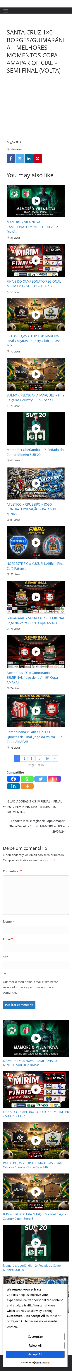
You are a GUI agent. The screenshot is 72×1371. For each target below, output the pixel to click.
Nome (8, 922)
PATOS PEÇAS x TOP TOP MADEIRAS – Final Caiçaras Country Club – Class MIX (35, 341)
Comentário (12, 871)
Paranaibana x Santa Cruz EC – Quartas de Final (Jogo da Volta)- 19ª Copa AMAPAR (34, 737)
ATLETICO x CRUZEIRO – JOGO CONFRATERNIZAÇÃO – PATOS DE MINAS (32, 509)
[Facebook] (11, 158)
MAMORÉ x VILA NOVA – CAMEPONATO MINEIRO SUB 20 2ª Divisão (33, 227)
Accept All (35, 1354)
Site (5, 957)
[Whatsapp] (27, 779)
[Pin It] (37, 158)
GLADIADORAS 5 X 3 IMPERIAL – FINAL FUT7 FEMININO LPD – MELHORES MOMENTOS (34, 806)
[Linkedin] (29, 158)
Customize (35, 1337)
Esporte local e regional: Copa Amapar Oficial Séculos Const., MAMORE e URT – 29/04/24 (37, 826)
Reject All (35, 1345)
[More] (27, 786)
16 (47, 758)
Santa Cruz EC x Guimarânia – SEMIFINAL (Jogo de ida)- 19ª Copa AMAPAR (32, 677)
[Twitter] (20, 158)
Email (8, 939)
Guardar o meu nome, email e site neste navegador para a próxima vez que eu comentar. (30, 987)
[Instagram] (54, 779)
